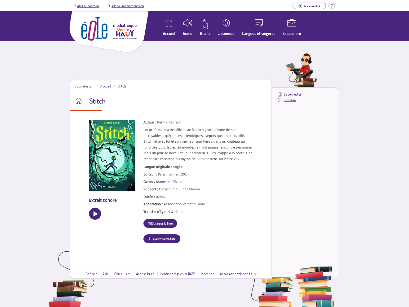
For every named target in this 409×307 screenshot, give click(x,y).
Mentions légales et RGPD (178, 273)
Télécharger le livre (160, 223)
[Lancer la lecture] (95, 214)
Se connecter (292, 94)
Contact (91, 273)
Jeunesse (226, 33)
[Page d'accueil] (94, 39)
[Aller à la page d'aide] (332, 5)
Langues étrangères (258, 33)
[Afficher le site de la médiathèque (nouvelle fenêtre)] (125, 37)
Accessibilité (145, 273)
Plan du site (122, 273)
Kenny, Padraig (169, 122)
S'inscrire (290, 100)
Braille (205, 33)
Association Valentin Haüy (238, 273)
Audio (187, 33)
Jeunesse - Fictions (170, 181)
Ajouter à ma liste (164, 239)
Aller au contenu (88, 6)
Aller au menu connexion (127, 6)
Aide (105, 273)
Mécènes (207, 273)
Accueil (105, 86)
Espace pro (292, 33)
